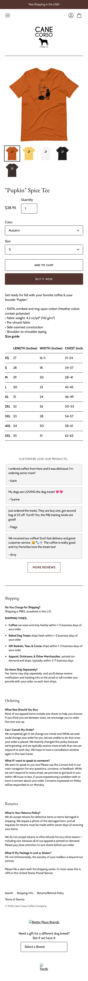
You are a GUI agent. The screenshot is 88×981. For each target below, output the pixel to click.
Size (8, 241)
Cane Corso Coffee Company (30, 906)
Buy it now (44, 279)
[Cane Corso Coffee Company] (44, 37)
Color (8, 222)
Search (9, 893)
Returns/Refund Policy (50, 893)
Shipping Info (25, 893)
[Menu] (7, 15)
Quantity (27, 200)
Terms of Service (15, 899)
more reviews (44, 567)
